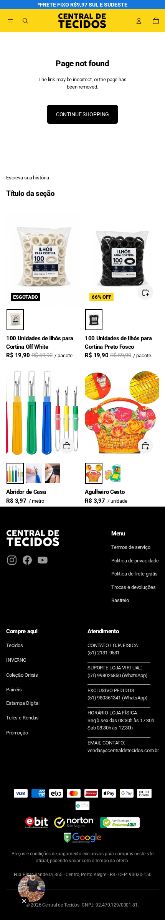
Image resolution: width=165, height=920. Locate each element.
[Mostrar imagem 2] (34, 473)
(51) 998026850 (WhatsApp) (117, 675)
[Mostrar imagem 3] (53, 473)
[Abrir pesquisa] (25, 20)
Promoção (17, 733)
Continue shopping (82, 114)
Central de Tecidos (60, 905)
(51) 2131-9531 (103, 653)
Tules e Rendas (22, 718)
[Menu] (10, 20)
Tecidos (14, 645)
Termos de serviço (130, 547)
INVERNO (16, 660)
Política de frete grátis (134, 574)
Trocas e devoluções (133, 587)
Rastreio (120, 600)
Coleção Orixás (22, 675)
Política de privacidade (135, 561)
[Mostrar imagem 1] (15, 320)
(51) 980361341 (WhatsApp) (117, 698)
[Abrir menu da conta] (138, 20)
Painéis (14, 690)
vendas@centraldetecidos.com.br (123, 750)
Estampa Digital (23, 703)
